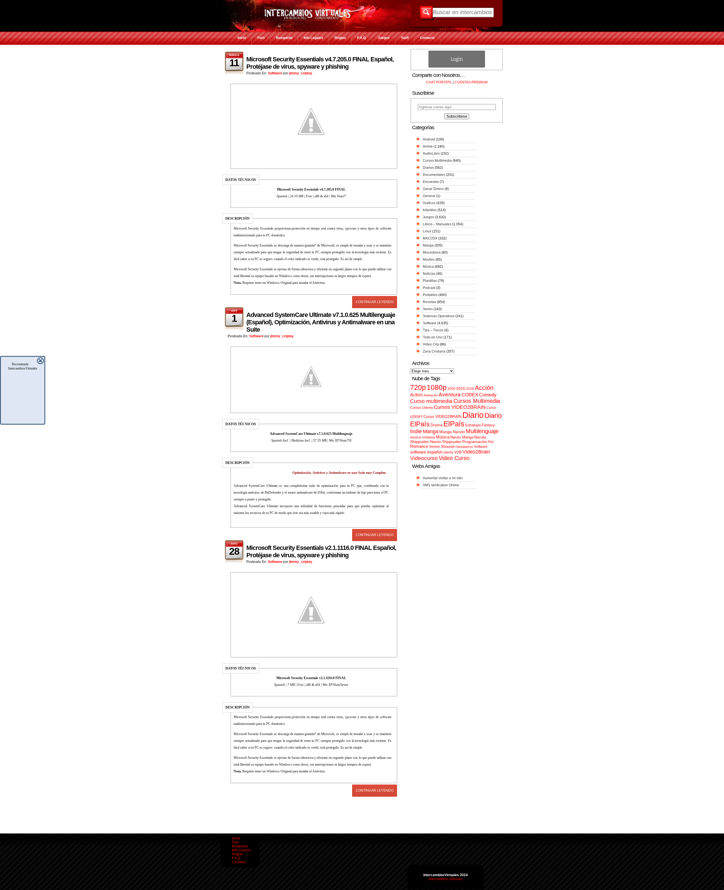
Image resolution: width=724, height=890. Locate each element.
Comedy (488, 395)
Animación (431, 395)
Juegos (384, 38)
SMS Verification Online (441, 485)
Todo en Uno (433, 337)
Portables (430, 295)
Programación (474, 441)
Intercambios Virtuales (445, 879)
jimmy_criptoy (300, 73)
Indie (416, 431)
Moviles (429, 260)
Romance (419, 446)
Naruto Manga (461, 437)
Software (275, 73)
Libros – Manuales (437, 224)
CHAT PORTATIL (439, 82)
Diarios (428, 168)
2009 (451, 389)
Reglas (340, 38)
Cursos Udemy (421, 408)
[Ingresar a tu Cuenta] (456, 66)
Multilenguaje (482, 431)
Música (428, 267)
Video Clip (431, 344)
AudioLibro (431, 153)
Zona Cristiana (434, 351)
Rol (491, 442)
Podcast (429, 288)
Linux (427, 231)
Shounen (448, 446)
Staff (405, 38)
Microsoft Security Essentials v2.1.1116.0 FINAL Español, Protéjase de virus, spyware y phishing (321, 551)
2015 (460, 388)
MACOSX (430, 238)
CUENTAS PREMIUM (471, 82)
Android (429, 139)
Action (416, 394)
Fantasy (488, 425)
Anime (428, 146)
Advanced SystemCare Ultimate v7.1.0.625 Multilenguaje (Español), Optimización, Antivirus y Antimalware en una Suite (320, 322)
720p (418, 387)
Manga (428, 245)
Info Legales (313, 38)
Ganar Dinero (433, 189)
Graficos (429, 203)
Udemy (447, 452)
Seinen (434, 447)
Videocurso (424, 458)
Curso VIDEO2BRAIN (442, 416)
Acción (484, 387)
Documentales (434, 175)
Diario (473, 415)
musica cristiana (422, 437)
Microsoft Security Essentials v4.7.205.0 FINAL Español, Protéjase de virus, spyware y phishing (320, 63)
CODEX (470, 395)
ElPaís (453, 424)
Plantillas (430, 281)
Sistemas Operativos (438, 316)
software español (425, 452)
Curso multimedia (431, 401)
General (429, 196)
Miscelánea (432, 252)
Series (428, 309)
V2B (458, 452)
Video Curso (454, 458)
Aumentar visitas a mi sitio (443, 478)
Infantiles (430, 210)
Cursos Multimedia (437, 161)
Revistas (429, 302)
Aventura (450, 395)
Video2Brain (476, 452)
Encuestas (431, 182)
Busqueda (284, 38)
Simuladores (464, 446)
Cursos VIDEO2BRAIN (460, 407)
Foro (261, 38)
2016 (470, 389)
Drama (436, 425)
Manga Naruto (452, 432)
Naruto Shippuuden (445, 442)
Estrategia (473, 425)
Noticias (429, 274)
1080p (437, 387)
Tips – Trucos (433, 330)
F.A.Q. (362, 38)
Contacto (427, 38)
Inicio (242, 38)
